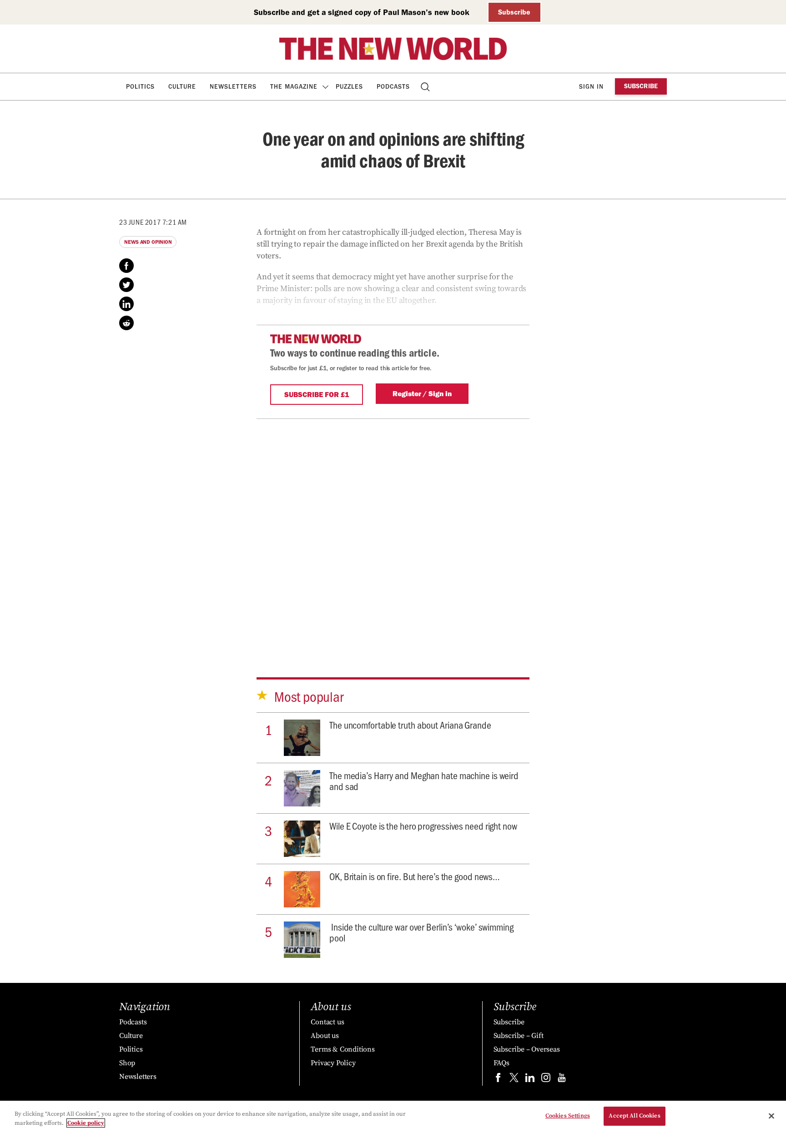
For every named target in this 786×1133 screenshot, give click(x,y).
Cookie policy (85, 1123)
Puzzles (349, 87)
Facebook (126, 265)
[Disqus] (393, 532)
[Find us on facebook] (498, 1079)
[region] (393, 1117)
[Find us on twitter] (514, 1079)
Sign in (591, 87)
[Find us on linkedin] (529, 1079)
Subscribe (514, 12)
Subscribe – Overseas (527, 1049)
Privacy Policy (333, 1063)
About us (324, 1035)
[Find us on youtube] (561, 1079)
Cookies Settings (567, 1115)
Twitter (126, 284)
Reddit (126, 323)
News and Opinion (147, 242)
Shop (127, 1063)
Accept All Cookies (634, 1115)
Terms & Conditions (342, 1049)
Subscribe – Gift (519, 1035)
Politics (140, 87)
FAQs (501, 1063)
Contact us (327, 1022)
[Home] (393, 48)
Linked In (126, 304)
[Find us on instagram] (545, 1079)
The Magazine (293, 87)
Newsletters (233, 87)
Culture (182, 87)
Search (426, 87)
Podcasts (393, 87)
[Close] (771, 1116)
